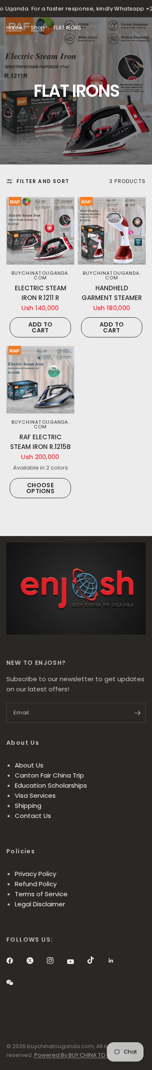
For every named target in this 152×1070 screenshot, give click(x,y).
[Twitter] (36, 960)
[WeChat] (15, 982)
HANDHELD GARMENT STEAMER (111, 293)
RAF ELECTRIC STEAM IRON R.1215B (40, 442)
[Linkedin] (117, 960)
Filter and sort (42, 181)
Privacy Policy (35, 873)
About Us (29, 765)
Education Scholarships (51, 785)
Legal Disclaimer (40, 904)
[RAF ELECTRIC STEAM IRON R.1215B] (40, 380)
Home (14, 27)
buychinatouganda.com (40, 275)
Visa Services (35, 795)
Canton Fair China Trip (49, 775)
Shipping (28, 805)
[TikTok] (96, 960)
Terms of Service (41, 893)
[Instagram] (56, 960)
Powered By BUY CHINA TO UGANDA (82, 1055)
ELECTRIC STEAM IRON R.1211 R (40, 293)
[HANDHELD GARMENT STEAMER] (112, 231)
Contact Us (33, 815)
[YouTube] (76, 962)
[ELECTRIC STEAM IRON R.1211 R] (40, 231)
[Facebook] (15, 960)
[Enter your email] (137, 713)
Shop (37, 27)
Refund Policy (36, 883)
